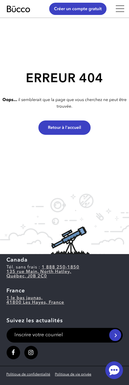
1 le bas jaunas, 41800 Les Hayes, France (35, 300)
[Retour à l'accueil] (24, 9)
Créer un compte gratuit (78, 9)
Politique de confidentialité (28, 374)
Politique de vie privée (73, 374)
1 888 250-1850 (61, 267)
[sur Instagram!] (31, 352)
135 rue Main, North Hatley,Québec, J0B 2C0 (39, 274)
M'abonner (115, 335)
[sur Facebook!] (13, 352)
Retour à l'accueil (64, 128)
